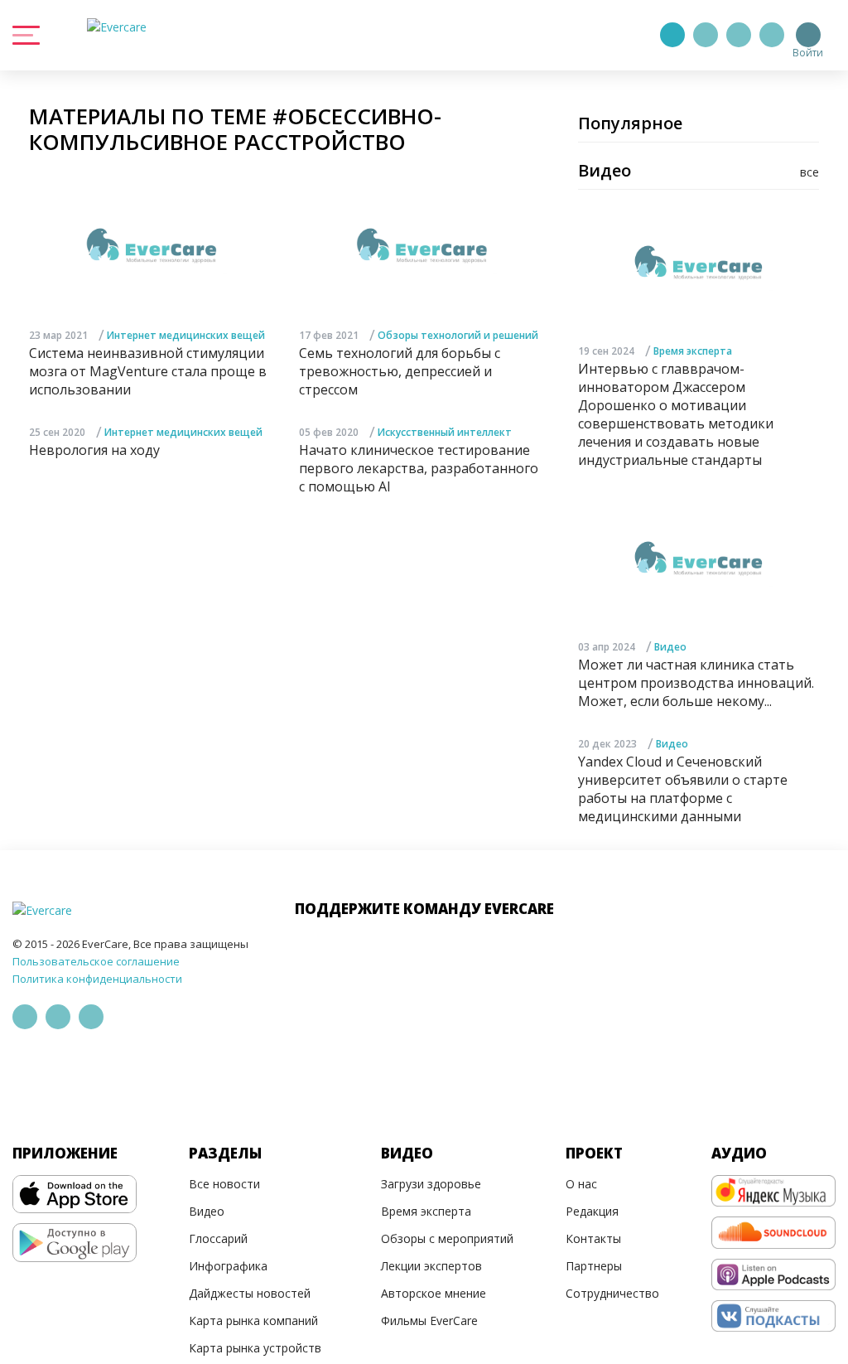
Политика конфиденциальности (97, 978)
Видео (670, 647)
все (809, 172)
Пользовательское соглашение (96, 961)
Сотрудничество (612, 1293)
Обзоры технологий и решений (458, 335)
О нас (581, 1184)
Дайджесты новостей (250, 1293)
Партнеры (594, 1266)
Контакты (593, 1238)
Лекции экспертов (431, 1266)
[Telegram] (705, 34)
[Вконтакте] (738, 34)
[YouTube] (771, 34)
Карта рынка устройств (255, 1348)
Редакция (592, 1211)
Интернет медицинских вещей (186, 335)
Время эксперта (692, 351)
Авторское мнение (433, 1293)
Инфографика (228, 1266)
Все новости (224, 1184)
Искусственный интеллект (445, 432)
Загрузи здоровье (431, 1184)
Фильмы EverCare (429, 1320)
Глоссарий (218, 1238)
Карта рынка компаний (253, 1320)
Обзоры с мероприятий (447, 1238)
